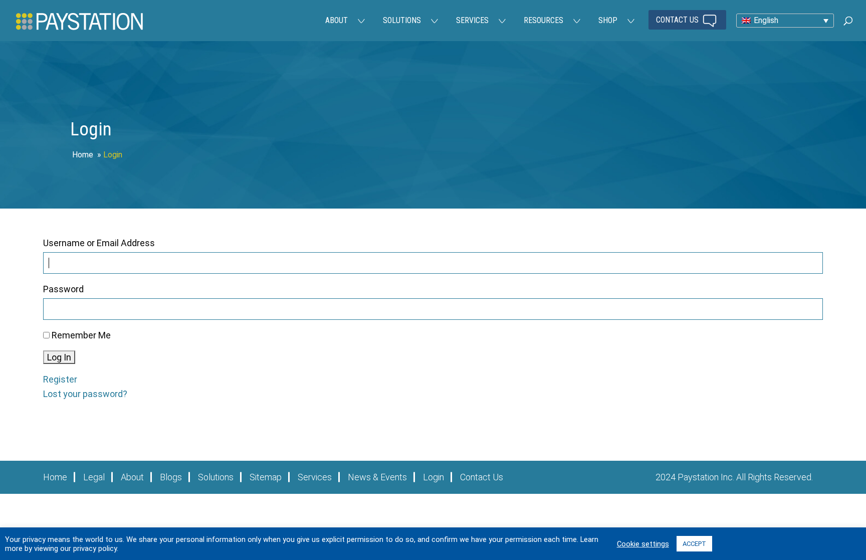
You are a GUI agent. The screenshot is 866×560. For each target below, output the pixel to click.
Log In (59, 357)
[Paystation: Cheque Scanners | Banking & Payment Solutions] (79, 21)
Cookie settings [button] (643, 543)
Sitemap (266, 477)
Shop (607, 20)
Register (60, 379)
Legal (94, 477)
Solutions (402, 20)
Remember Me (81, 335)
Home (82, 154)
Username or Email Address (99, 243)
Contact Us (481, 477)
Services (472, 20)
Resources (543, 20)
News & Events (377, 477)
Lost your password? (85, 394)
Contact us (678, 20)
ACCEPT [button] (694, 543)
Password (63, 289)
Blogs (171, 477)
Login (433, 477)
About (336, 20)
